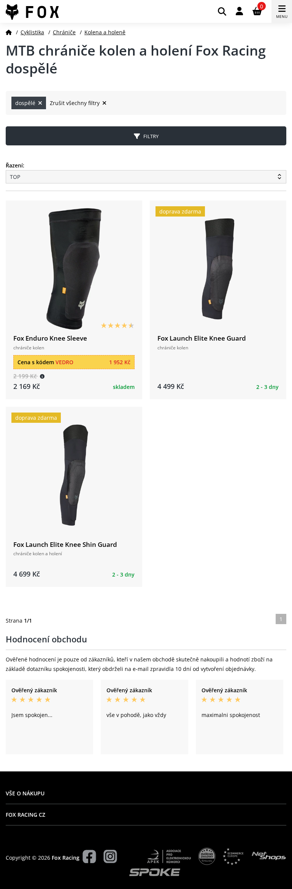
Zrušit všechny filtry (75, 103)
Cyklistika (32, 32)
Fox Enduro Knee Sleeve (50, 338)
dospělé (26, 103)
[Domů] (9, 32)
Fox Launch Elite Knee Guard (201, 338)
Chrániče (64, 32)
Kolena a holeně (104, 32)
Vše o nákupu (25, 793)
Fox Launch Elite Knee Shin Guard (65, 544)
